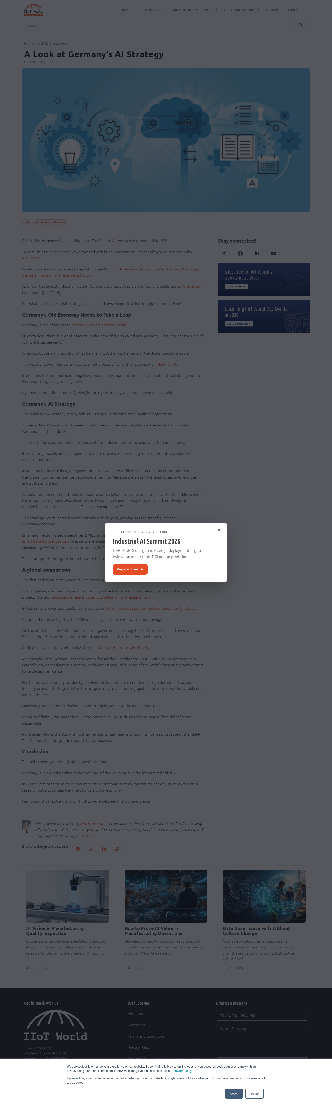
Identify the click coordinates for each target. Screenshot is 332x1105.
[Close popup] (219, 530)
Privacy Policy (182, 1071)
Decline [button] (255, 1094)
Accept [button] (233, 1094)
